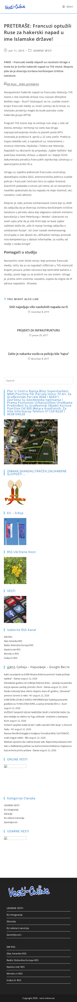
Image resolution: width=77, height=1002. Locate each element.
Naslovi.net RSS (12, 649)
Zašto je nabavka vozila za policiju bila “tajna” (38, 354)
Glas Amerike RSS (13, 641)
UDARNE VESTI (42, 50)
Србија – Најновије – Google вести (43, 667)
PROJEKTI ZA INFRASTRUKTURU (38, 330)
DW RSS (8, 636)
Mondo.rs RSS (11, 653)
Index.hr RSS (10, 658)
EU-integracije (11, 809)
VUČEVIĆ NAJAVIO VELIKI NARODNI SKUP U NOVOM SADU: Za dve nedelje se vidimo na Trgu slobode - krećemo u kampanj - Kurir (37, 716)
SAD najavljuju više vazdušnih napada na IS (38, 307)
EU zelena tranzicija (14, 818)
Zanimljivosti (10, 822)
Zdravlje (8, 813)
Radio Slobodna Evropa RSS (18, 645)
